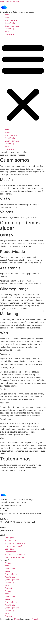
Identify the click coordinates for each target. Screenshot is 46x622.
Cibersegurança (12, 26)
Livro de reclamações (14, 546)
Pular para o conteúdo (10, 1)
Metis (16, 619)
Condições (9, 537)
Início (7, 15)
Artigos (8, 563)
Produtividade (11, 20)
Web (7, 31)
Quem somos (10, 568)
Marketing (9, 29)
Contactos (9, 34)
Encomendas (10, 540)
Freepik (35, 619)
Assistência (10, 23)
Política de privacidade (15, 543)
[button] (23, 82)
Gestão (8, 17)
